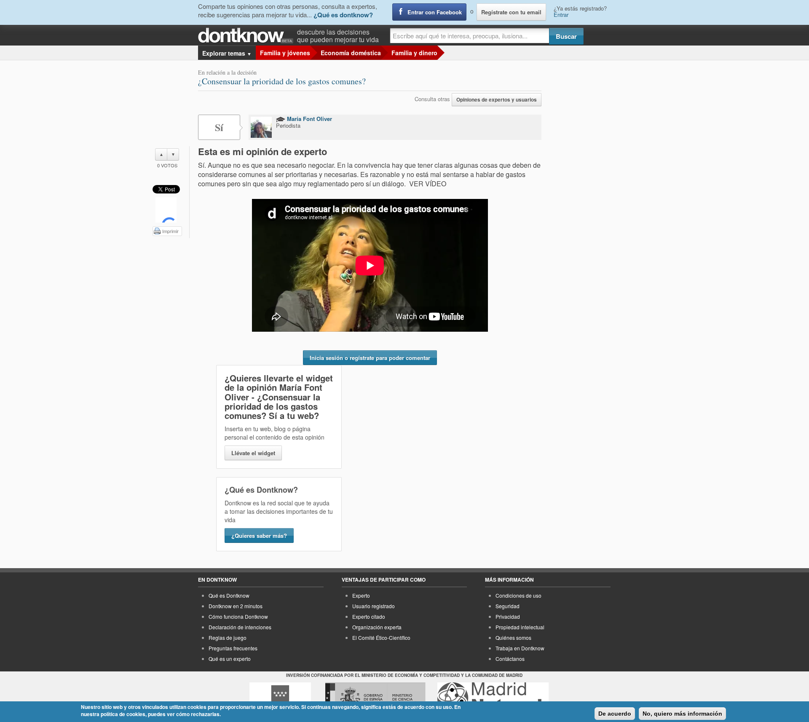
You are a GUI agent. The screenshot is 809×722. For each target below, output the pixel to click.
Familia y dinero (414, 52)
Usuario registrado (373, 605)
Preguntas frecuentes (233, 648)
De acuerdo (614, 713)
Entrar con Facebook (434, 12)
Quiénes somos (513, 637)
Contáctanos (510, 658)
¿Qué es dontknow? (343, 14)
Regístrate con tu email (511, 12)
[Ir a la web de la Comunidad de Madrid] (280, 698)
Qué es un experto (230, 658)
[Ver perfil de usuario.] (261, 127)
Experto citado (368, 616)
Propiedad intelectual (520, 627)
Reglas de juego (227, 637)
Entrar (561, 15)
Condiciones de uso (518, 595)
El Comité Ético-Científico (381, 637)
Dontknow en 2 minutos (236, 605)
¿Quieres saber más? (259, 535)
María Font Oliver (308, 119)
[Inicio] (247, 35)
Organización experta (377, 627)
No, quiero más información (682, 713)
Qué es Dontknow (229, 595)
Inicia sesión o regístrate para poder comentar (370, 358)
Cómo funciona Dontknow (238, 616)
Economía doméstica (351, 52)
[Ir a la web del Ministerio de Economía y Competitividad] (375, 698)
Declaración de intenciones (240, 627)
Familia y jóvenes (285, 52)
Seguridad (508, 605)
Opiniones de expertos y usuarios (496, 99)
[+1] (166, 210)
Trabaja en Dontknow (520, 648)
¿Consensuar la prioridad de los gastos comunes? (282, 81)
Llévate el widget (253, 453)
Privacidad (508, 616)
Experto (361, 595)
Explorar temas (227, 53)
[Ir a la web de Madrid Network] (493, 698)
